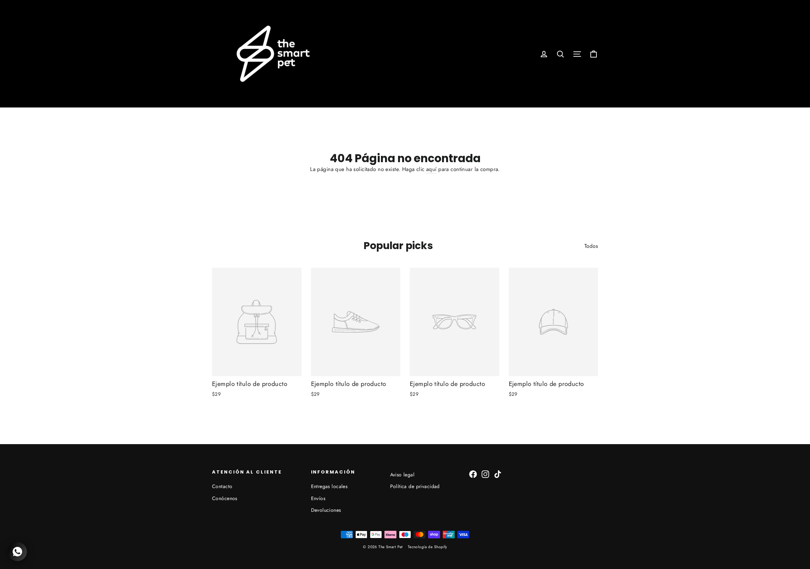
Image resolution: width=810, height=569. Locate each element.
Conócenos (224, 498)
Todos (591, 246)
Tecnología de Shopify (427, 547)
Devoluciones (326, 510)
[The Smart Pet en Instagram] (485, 473)
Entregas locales (329, 486)
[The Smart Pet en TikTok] (498, 473)
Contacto (222, 486)
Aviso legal (402, 474)
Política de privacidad (415, 486)
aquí (431, 169)
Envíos (318, 498)
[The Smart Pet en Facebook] (473, 473)
